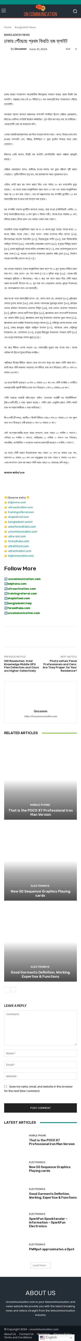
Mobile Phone (40, 804)
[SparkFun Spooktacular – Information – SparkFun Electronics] (15, 1220)
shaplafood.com (18, 516)
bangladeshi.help (19, 603)
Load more (39, 1265)
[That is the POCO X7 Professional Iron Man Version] (40, 780)
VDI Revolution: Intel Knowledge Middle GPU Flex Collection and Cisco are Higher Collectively (21, 665)
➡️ (5, 583)
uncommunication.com (22, 531)
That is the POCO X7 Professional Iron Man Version (40, 812)
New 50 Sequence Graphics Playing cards (40, 893)
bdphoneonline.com (21, 555)
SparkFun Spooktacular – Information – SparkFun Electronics (48, 1222)
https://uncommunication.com (40, 716)
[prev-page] (6, 989)
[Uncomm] (7, 49)
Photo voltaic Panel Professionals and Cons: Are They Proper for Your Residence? (60, 665)
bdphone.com (17, 502)
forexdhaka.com (18, 541)
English (51, 1337)
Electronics (40, 885)
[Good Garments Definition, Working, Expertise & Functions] (40, 942)
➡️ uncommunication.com (22, 578)
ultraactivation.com (20, 507)
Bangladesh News (25, 27)
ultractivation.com (19, 550)
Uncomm (21, 49)
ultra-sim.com (17, 536)
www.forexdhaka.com (22, 526)
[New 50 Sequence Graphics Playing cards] (40, 861)
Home (7, 27)
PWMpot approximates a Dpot (51, 1249)
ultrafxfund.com (18, 546)
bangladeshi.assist (20, 521)
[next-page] (13, 989)
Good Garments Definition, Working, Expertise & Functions (40, 974)
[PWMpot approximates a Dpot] (15, 1247)
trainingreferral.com (21, 512)
